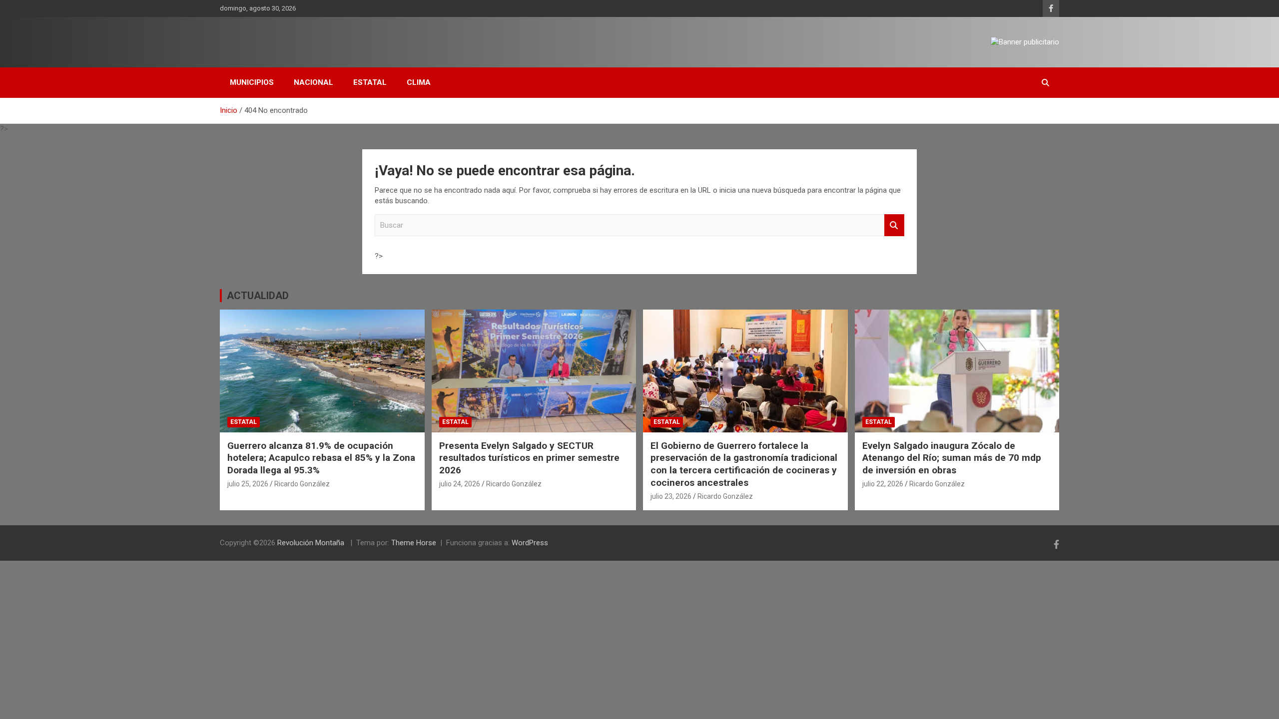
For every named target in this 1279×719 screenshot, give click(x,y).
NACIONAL (313, 82)
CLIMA (419, 82)
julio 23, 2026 (670, 496)
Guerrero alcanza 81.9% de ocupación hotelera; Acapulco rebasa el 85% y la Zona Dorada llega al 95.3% (321, 458)
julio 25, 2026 (247, 484)
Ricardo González (302, 484)
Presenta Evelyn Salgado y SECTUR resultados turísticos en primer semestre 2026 (529, 458)
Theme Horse (413, 542)
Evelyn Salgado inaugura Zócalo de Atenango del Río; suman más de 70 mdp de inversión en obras (951, 458)
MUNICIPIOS (252, 82)
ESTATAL (370, 82)
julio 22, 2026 (882, 484)
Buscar (894, 225)
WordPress (530, 542)
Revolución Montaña (311, 542)
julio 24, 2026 (459, 484)
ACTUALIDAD (258, 296)
